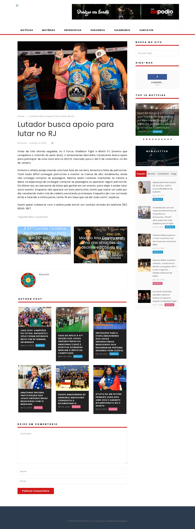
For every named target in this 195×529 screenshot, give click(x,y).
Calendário (122, 30)
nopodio (44, 274)
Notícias (27, 30)
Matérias (48, 30)
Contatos (146, 30)
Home (21, 116)
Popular (141, 173)
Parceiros (98, 30)
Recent (151, 173)
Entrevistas (73, 30)
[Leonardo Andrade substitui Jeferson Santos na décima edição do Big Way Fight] (144, 296)
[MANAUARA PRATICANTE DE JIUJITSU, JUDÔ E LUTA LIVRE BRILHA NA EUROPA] (144, 187)
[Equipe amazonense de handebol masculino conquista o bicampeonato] (72, 377)
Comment (163, 173)
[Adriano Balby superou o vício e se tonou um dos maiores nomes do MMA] (144, 239)
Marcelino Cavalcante (35, 216)
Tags (173, 173)
